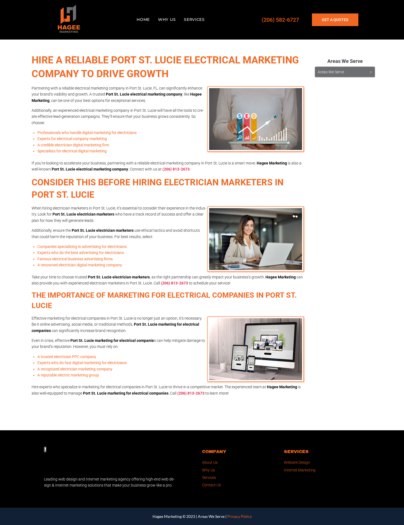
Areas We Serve (211, 516)
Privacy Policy (239, 516)
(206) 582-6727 (280, 19)
